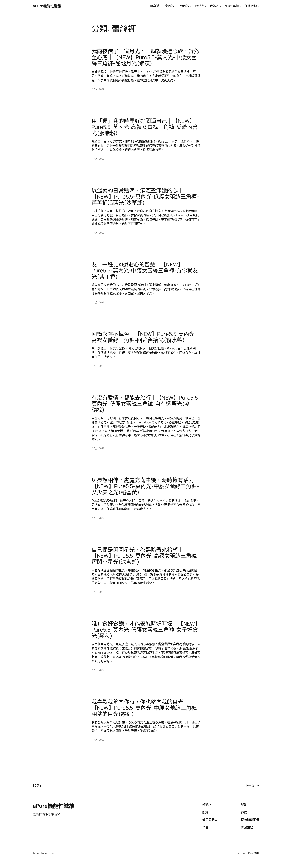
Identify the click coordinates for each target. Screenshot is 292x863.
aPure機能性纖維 (47, 5)
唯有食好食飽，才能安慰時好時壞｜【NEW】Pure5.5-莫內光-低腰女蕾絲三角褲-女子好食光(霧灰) (146, 629)
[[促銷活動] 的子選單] (258, 6)
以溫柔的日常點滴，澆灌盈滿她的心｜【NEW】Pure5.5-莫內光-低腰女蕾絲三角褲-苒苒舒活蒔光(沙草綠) (145, 196)
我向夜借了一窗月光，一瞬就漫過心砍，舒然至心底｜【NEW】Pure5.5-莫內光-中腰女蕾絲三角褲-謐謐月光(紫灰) (145, 57)
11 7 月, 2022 (98, 89)
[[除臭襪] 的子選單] (161, 6)
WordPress (248, 853)
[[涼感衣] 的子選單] (205, 6)
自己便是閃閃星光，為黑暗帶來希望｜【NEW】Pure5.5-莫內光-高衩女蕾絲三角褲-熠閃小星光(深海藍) (145, 556)
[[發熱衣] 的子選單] (220, 6)
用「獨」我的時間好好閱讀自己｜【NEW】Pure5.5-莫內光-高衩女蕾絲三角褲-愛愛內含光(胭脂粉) (145, 127)
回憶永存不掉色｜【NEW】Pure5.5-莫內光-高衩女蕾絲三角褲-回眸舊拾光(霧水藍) (144, 337)
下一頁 (252, 785)
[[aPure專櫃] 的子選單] (240, 6)
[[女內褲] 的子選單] (176, 6)
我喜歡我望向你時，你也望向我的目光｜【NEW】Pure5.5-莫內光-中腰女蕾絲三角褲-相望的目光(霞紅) (145, 708)
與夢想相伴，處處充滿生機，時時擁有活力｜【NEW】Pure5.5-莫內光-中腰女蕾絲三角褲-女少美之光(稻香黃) (145, 486)
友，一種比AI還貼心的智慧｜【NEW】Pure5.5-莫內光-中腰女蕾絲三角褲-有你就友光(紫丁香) (145, 270)
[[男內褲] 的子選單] (191, 6)
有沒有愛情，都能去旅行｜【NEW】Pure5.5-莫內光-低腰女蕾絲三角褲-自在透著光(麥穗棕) (146, 404)
